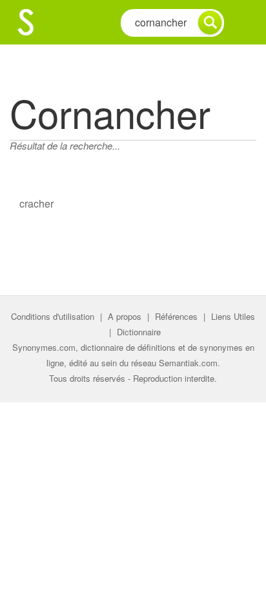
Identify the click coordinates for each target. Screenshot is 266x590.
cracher (36, 203)
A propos (124, 316)
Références (176, 316)
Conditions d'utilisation (52, 316)
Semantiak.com (188, 363)
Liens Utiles (233, 316)
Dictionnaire (139, 332)
